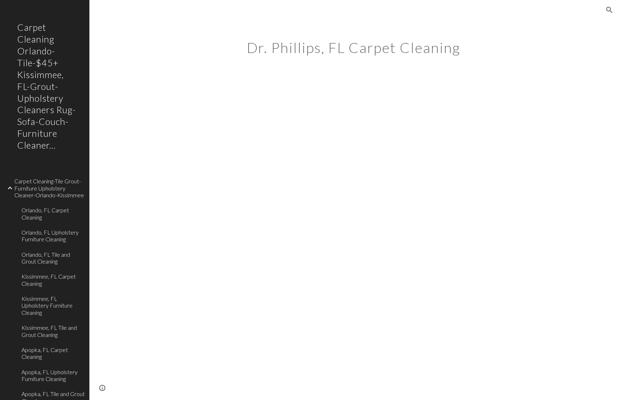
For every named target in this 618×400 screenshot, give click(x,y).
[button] (609, 10)
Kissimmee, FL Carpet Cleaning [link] (48, 279)
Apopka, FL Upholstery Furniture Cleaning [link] (49, 375)
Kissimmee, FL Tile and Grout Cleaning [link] (49, 331)
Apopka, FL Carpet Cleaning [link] (44, 353)
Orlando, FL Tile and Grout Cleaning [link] (45, 258)
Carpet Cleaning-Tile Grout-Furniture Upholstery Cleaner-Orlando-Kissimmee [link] (49, 188)
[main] (354, 44)
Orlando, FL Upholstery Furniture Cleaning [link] (50, 235)
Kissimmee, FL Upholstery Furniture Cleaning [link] (47, 305)
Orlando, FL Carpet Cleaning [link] (45, 213)
